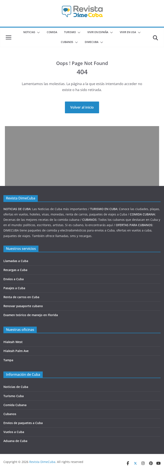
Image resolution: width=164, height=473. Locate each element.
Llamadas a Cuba (15, 261)
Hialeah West (13, 342)
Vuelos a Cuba (13, 432)
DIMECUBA (91, 42)
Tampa (8, 360)
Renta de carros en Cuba (21, 297)
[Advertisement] (82, 156)
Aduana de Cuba (15, 441)
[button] (37, 32)
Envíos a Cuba (13, 279)
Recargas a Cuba (15, 270)
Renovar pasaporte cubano (23, 306)
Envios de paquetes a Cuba (23, 423)
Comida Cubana (14, 405)
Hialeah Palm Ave (16, 351)
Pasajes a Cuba (14, 288)
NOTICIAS (29, 32)
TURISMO (70, 32)
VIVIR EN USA (128, 32)
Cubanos (9, 414)
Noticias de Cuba (15, 387)
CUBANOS (67, 42)
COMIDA (52, 32)
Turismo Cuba (13, 396)
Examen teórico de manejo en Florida (30, 315)
